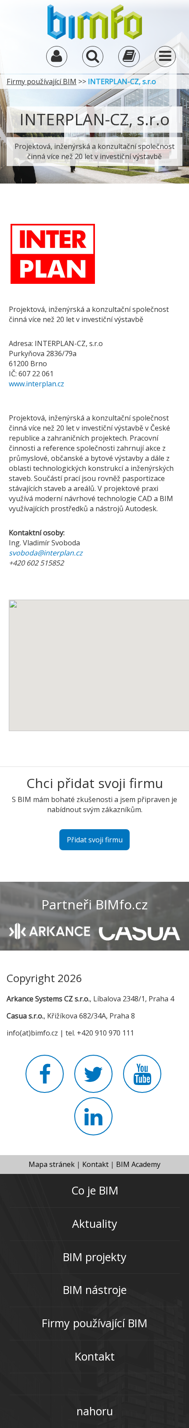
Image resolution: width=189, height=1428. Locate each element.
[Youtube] (142, 1079)
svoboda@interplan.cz (46, 553)
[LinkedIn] (93, 1122)
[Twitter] (93, 1079)
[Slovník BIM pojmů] (129, 58)
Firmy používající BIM (41, 81)
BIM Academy (138, 1164)
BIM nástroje (95, 1289)
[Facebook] (44, 1079)
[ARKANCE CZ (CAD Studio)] (49, 930)
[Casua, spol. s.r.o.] (139, 930)
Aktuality (94, 1223)
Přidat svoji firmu (95, 840)
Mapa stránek (52, 1164)
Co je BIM (94, 1190)
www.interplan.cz (36, 384)
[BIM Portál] (94, 21)
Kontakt (95, 1164)
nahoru (94, 1410)
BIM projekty (95, 1256)
